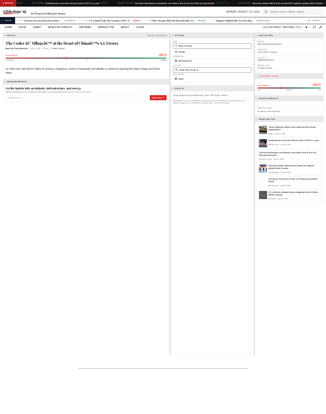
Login (140, 27)
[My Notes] (320, 27)
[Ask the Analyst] (314, 27)
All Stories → (315, 21)
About (125, 27)
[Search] (266, 11)
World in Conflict (60, 27)
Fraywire (85, 27)
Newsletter (106, 27)
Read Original (59, 48)
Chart (37, 27)
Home (8, 27)
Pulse (22, 27)
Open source (266, 68)
